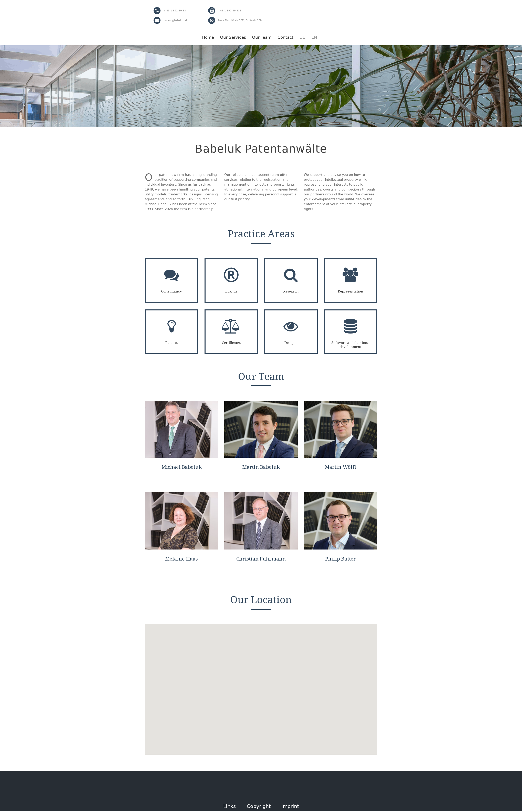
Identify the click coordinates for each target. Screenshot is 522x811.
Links (229, 806)
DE (302, 37)
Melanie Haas (181, 559)
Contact (285, 37)
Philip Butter (340, 559)
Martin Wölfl (340, 467)
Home (208, 37)
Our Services (233, 37)
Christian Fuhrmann (261, 559)
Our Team (261, 37)
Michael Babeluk (181, 467)
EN (314, 37)
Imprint (290, 806)
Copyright (259, 806)
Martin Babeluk (261, 467)
